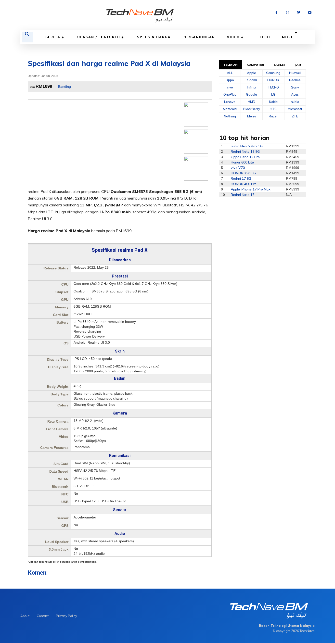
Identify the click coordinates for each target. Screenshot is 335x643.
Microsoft (295, 109)
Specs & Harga (154, 37)
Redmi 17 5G (241, 178)
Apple (251, 73)
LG (273, 94)
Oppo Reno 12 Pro (245, 157)
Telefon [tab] (230, 64)
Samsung (273, 73)
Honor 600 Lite (242, 162)
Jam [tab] (298, 64)
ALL (230, 73)
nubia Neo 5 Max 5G (247, 146)
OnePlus (229, 94)
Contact (43, 616)
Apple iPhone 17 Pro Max (251, 189)
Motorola (230, 109)
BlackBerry (251, 109)
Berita (52, 37)
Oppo (230, 80)
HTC (273, 109)
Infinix (251, 87)
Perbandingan (198, 37)
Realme (295, 80)
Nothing (230, 116)
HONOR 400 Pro (244, 184)
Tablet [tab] (279, 64)
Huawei (295, 73)
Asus (295, 94)
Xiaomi (251, 80)
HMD (251, 102)
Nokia (273, 102)
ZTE (295, 116)
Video (233, 37)
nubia (295, 102)
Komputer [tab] (255, 64)
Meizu (251, 116)
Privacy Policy (66, 616)
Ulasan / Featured (98, 37)
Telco (263, 37)
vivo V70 (238, 167)
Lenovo (229, 102)
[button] (27, 37)
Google (251, 94)
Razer (273, 116)
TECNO (273, 87)
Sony (295, 87)
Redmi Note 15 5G (245, 151)
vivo (230, 87)
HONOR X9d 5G (243, 173)
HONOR (273, 80)
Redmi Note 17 (242, 194)
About (24, 616)
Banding (64, 86)
